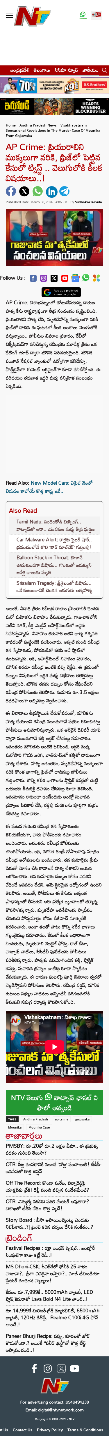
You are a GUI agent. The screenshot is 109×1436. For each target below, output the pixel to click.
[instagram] (47, 1369)
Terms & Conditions (85, 1430)
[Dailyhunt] (96, 279)
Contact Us (22, 1430)
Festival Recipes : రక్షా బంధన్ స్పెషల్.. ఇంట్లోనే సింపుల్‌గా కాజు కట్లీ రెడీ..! (50, 1251)
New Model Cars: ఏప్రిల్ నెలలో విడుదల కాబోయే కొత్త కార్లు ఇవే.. (49, 487)
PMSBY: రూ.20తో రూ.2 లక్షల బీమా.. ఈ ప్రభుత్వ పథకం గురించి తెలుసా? (52, 1149)
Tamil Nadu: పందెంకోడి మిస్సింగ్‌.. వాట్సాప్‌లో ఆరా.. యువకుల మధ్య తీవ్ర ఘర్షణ (56, 525)
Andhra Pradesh (35, 1119)
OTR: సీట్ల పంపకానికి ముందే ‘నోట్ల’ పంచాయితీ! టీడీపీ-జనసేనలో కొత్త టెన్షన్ (53, 1168)
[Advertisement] (54, 431)
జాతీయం (91, 70)
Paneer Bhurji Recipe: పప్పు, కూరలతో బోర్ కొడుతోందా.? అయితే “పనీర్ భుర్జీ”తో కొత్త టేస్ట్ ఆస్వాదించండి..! (48, 1343)
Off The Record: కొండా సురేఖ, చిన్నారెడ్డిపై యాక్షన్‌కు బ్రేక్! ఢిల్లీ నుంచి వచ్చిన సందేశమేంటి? (47, 1186)
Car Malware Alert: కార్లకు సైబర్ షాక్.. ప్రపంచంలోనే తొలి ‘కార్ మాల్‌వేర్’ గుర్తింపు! (54, 543)
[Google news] (75, 279)
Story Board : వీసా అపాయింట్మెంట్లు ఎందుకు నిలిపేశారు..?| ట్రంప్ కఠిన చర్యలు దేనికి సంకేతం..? (49, 1223)
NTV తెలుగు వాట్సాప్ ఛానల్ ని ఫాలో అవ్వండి (54, 1102)
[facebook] (11, 192)
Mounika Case (39, 1127)
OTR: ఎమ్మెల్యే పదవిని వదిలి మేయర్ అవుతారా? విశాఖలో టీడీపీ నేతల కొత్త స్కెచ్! (47, 1205)
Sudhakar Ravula (88, 202)
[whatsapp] (38, 192)
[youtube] (74, 1369)
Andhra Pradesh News (38, 125)
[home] (3, 70)
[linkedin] (52, 192)
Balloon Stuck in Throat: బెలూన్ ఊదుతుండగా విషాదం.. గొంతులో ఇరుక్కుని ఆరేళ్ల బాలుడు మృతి (54, 565)
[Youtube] (64, 280)
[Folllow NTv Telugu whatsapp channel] (83, 16)
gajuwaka (82, 1119)
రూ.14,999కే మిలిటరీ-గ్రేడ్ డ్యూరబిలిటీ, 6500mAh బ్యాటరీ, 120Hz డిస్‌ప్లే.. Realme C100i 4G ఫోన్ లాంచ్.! (52, 1317)
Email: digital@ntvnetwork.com (54, 1410)
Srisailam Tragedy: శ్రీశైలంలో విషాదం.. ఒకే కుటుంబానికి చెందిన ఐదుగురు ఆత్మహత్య (54, 586)
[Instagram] (43, 280)
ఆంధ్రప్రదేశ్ (19, 70)
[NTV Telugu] (32, 16)
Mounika (15, 1127)
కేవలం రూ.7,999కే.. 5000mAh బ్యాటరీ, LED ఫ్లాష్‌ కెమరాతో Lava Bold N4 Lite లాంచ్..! (49, 1295)
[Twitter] (54, 280)
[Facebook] (33, 280)
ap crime (61, 1119)
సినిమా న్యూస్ (66, 70)
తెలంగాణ (42, 70)
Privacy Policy (50, 1430)
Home (11, 125)
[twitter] (25, 192)
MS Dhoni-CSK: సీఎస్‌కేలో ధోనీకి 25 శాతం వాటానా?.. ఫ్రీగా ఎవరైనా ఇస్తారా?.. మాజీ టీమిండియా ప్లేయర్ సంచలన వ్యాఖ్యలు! (53, 1273)
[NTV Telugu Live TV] (96, 16)
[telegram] (65, 192)
